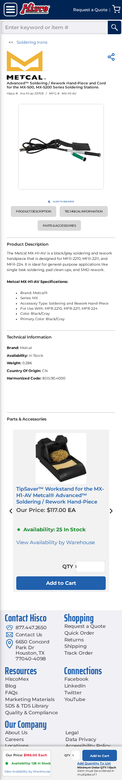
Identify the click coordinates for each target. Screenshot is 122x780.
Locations (16, 745)
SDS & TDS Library (27, 706)
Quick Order (79, 633)
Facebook (76, 679)
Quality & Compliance (31, 712)
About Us (16, 732)
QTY (67, 755)
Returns (74, 639)
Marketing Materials (30, 699)
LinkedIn (75, 686)
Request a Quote (85, 626)
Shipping (75, 646)
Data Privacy (80, 739)
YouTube (74, 699)
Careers (14, 739)
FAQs (11, 692)
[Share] (111, 58)
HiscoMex (17, 679)
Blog (10, 686)
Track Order (78, 653)
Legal (72, 732)
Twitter (73, 692)
